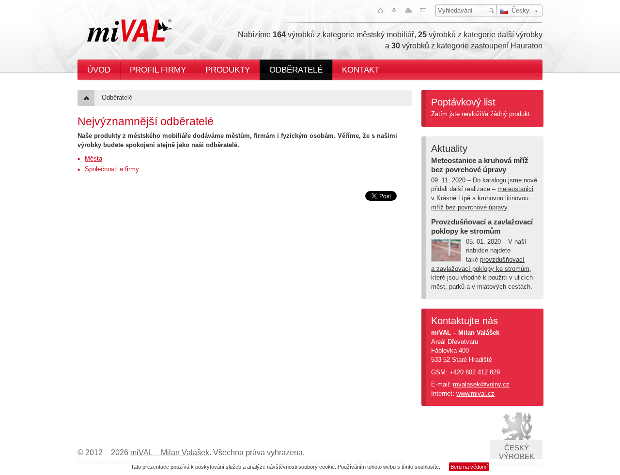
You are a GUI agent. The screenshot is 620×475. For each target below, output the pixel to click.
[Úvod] (378, 10)
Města (93, 158)
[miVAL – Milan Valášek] (129, 30)
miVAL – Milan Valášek (169, 452)
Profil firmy (158, 69)
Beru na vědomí (469, 467)
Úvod (98, 69)
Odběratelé (296, 69)
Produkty (227, 69)
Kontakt (360, 69)
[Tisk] (409, 10)
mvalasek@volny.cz (481, 384)
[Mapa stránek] (394, 10)
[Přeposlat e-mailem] (425, 10)
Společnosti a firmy (112, 169)
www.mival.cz (475, 393)
